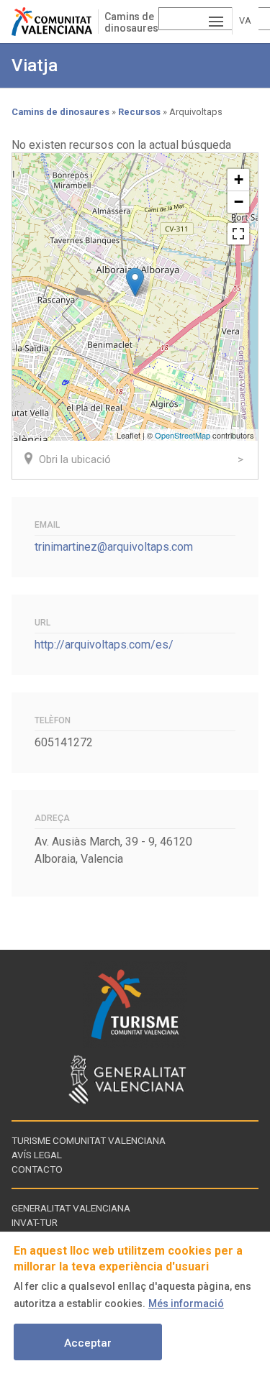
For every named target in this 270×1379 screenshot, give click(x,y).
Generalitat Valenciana (71, 1208)
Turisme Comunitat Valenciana (89, 1140)
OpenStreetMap (182, 435)
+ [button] (238, 179)
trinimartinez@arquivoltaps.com (114, 547)
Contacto (37, 1169)
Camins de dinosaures (131, 22)
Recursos (139, 111)
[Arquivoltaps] (135, 282)
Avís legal (37, 1154)
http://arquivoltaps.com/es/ (104, 644)
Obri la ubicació (75, 459)
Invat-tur (35, 1222)
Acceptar (88, 1343)
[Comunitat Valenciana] (55, 21)
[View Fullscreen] (238, 233)
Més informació (186, 1303)
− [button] (238, 202)
